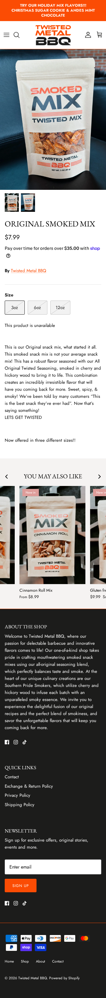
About (40, 961)
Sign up (20, 885)
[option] (53, 119)
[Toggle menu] (6, 34)
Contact (12, 777)
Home (9, 961)
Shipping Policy (19, 804)
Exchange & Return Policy (29, 786)
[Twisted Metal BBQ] (53, 35)
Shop (25, 961)
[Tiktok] (24, 742)
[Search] (19, 34)
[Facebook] (7, 742)
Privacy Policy (17, 795)
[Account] (86, 34)
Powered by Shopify (64, 978)
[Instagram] (16, 742)
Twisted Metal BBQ (28, 270)
